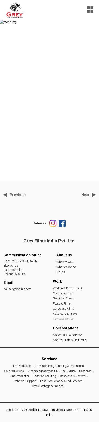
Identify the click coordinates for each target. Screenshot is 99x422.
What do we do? (66, 267)
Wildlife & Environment (67, 288)
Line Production (20, 376)
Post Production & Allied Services (61, 381)
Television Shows (64, 298)
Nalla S (61, 272)
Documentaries (63, 293)
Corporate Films (63, 308)
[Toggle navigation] (90, 10)
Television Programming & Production (59, 366)
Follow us (39, 223)
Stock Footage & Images (48, 386)
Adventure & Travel (65, 313)
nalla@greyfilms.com (17, 289)
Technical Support (24, 381)
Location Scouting (44, 376)
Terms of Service (63, 318)
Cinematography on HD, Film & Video (52, 371)
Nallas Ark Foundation (67, 335)
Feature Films (62, 303)
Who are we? (64, 262)
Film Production (22, 366)
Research (85, 371)
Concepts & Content (72, 376)
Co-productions (14, 371)
